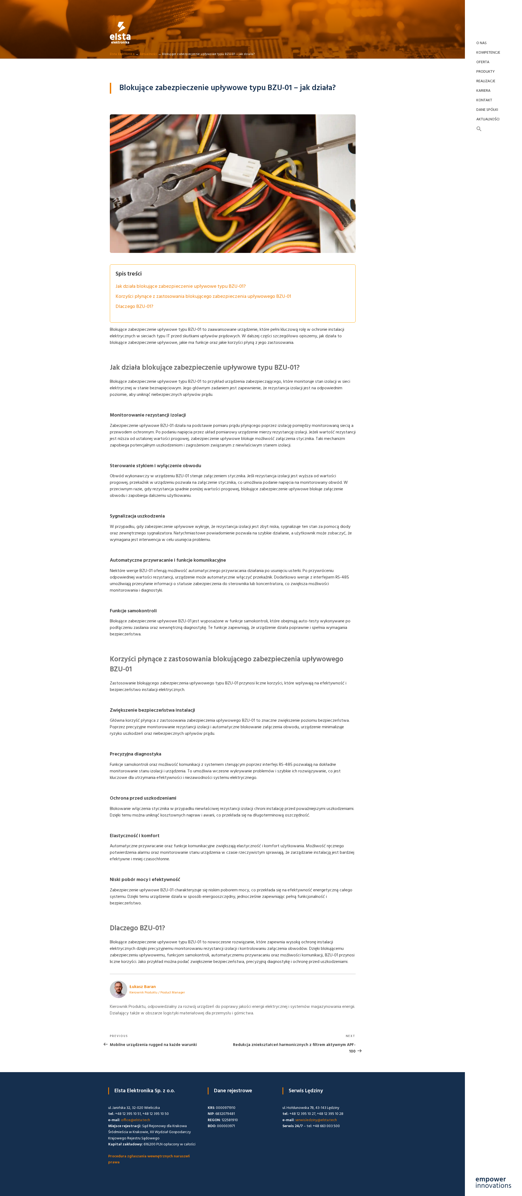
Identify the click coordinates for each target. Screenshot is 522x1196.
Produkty (485, 72)
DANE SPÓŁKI (487, 110)
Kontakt (484, 100)
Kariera (483, 91)
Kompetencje (488, 53)
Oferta (482, 62)
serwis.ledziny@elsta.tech (316, 1120)
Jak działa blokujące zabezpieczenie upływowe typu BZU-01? (181, 286)
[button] (493, 129)
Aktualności (487, 119)
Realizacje (485, 81)
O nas (481, 43)
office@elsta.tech (135, 1120)
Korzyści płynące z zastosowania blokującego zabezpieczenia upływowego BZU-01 (203, 297)
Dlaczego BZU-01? (134, 307)
